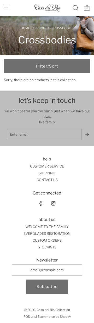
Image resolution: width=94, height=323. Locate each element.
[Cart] (87, 8)
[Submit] (87, 134)
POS (27, 317)
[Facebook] (41, 203)
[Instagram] (53, 203)
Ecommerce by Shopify (54, 317)
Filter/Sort (47, 66)
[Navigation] (6, 7)
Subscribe (47, 286)
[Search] (75, 8)
